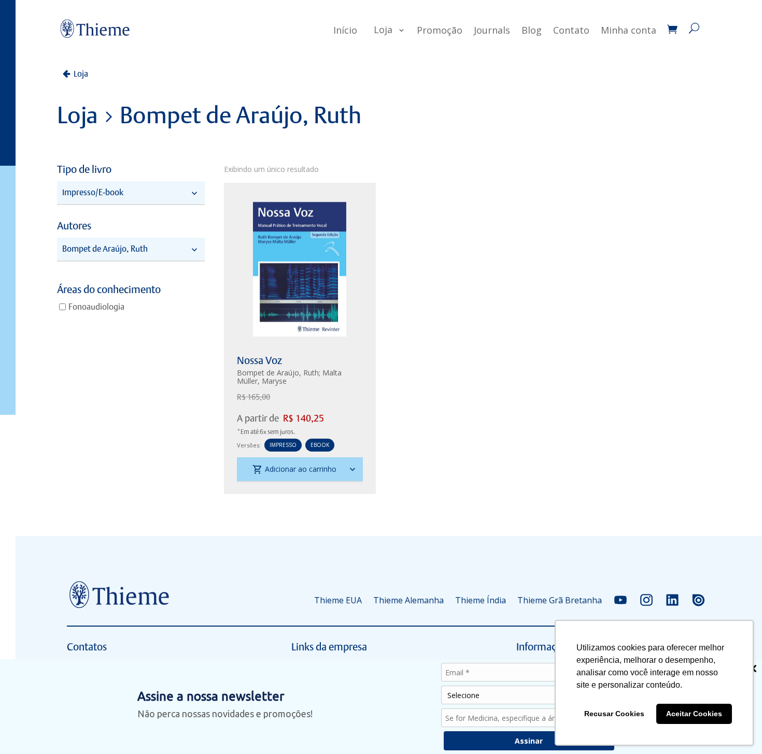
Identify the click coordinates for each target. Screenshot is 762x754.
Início (345, 30)
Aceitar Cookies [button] (694, 713)
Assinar (529, 741)
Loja (383, 29)
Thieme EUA (338, 600)
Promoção (439, 30)
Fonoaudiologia (96, 306)
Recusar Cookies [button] (614, 713)
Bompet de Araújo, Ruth (278, 373)
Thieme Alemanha (408, 600)
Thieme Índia (480, 600)
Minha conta (628, 30)
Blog (531, 30)
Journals (492, 30)
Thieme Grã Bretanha (559, 600)
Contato (571, 30)
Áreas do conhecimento (109, 290)
